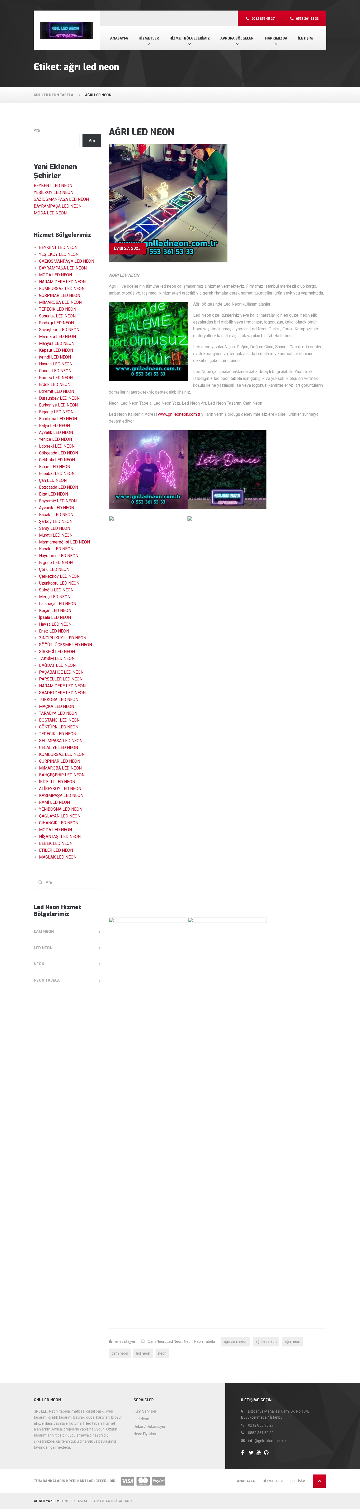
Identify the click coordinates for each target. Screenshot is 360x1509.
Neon (188, 1341)
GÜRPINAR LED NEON (59, 295)
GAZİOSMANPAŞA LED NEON (61, 199)
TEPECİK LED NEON (57, 309)
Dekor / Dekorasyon (150, 1426)
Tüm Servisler (145, 1411)
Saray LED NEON (54, 528)
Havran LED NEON (55, 363)
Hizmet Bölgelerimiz (189, 38)
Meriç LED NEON (54, 596)
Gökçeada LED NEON (58, 452)
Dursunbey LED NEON (59, 398)
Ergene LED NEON (56, 562)
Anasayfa (119, 38)
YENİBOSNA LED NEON (60, 809)
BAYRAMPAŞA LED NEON (57, 206)
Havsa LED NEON (55, 624)
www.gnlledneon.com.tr (179, 414)
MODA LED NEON (50, 212)
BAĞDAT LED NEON (57, 665)
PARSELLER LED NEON (60, 679)
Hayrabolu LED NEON (58, 555)
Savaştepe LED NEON (59, 329)
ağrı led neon (266, 1341)
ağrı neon (292, 1341)
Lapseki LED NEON (57, 446)
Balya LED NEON (54, 425)
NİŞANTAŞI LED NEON (60, 836)
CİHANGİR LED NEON (58, 822)
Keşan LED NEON (55, 610)
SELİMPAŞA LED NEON (60, 740)
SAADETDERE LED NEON (62, 692)
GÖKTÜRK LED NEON (58, 726)
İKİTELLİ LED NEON (57, 781)
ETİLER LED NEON (56, 850)
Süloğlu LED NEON (56, 589)
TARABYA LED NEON (58, 713)
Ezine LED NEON (54, 466)
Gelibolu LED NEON (57, 459)
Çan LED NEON (53, 480)
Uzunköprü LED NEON (59, 583)
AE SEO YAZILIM (47, 1501)
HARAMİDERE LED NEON (62, 281)
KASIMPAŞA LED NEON (61, 795)
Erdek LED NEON (54, 384)
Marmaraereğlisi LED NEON (64, 542)
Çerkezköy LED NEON (59, 576)
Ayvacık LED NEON (56, 507)
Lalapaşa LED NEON (57, 603)
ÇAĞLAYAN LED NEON (59, 816)
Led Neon (174, 1341)
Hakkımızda (276, 38)
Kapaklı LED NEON (56, 514)
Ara (37, 130)
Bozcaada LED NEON (58, 487)
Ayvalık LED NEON (56, 432)
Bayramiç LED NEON (58, 500)
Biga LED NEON (53, 494)
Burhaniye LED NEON (58, 405)
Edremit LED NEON (56, 391)
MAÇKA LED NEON (56, 706)
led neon (143, 1353)
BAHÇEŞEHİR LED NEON (62, 774)
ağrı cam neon (235, 1341)
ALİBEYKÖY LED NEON (60, 788)
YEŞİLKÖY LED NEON (53, 192)
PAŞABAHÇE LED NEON (61, 672)
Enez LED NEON (54, 631)
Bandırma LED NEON (58, 418)
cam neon (119, 1353)
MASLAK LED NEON (57, 857)
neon (162, 1353)
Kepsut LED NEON (56, 350)
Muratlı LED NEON (55, 535)
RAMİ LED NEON (54, 802)
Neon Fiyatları (145, 1434)
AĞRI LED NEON (141, 132)
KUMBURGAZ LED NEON (62, 288)
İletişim (305, 38)
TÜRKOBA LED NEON (58, 699)
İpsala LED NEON (55, 617)
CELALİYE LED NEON (58, 747)
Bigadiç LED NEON (56, 411)
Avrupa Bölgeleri (237, 38)
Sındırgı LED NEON (56, 322)
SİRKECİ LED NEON (57, 651)
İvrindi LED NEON (55, 357)
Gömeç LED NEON (56, 377)
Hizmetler (149, 38)
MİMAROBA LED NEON (60, 302)
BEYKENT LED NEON (53, 185)
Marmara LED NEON (57, 336)
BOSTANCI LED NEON (59, 720)
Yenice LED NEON (55, 439)
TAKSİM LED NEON (57, 658)
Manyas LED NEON (56, 343)
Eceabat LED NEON (57, 473)
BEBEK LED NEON (55, 843)
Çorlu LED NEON (54, 569)
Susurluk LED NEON (57, 316)
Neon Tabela (204, 1341)
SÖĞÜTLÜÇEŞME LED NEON (65, 644)
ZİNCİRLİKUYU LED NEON (62, 637)
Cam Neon (156, 1341)
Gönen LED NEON (55, 370)
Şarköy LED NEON (55, 521)
